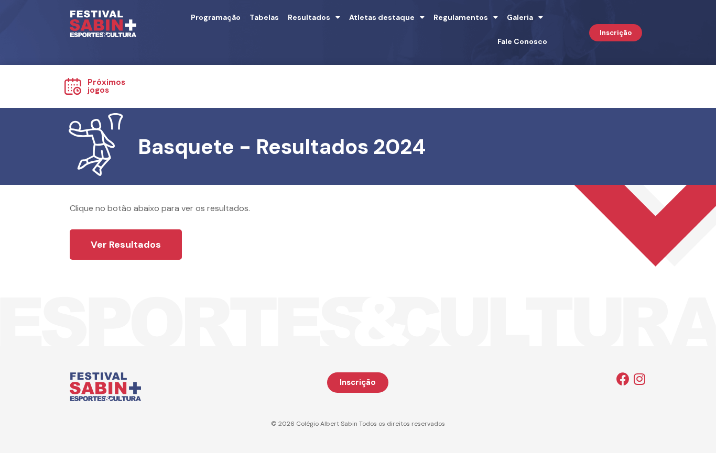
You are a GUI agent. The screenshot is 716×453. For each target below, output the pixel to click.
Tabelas (264, 17)
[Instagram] (639, 378)
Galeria (520, 17)
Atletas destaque (382, 17)
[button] (615, 32)
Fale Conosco (522, 41)
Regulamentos (460, 17)
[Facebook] (623, 378)
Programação (216, 17)
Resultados (309, 17)
